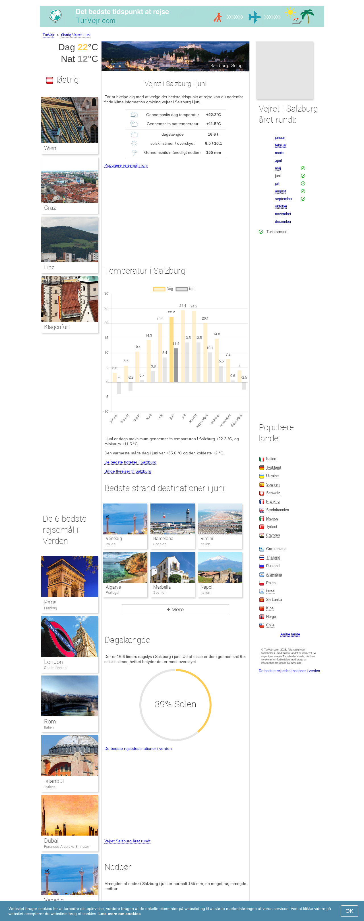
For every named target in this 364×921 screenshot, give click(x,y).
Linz (49, 267)
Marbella (162, 587)
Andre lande (290, 634)
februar (280, 145)
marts (279, 153)
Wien (50, 148)
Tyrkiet (49, 787)
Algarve (113, 587)
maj (278, 168)
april (278, 160)
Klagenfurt (57, 327)
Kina (270, 608)
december (283, 221)
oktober (281, 206)
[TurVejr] (182, 26)
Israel (270, 591)
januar (280, 137)
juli (277, 183)
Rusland (273, 566)
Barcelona (163, 538)
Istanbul (54, 781)
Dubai (51, 840)
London (53, 661)
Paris (50, 602)
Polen (271, 583)
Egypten (273, 535)
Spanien (273, 484)
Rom (50, 721)
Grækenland (276, 549)
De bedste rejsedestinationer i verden (138, 748)
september (283, 199)
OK (349, 911)
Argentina (274, 574)
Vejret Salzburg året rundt (127, 841)
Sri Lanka (274, 599)
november (283, 214)
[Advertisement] (175, 211)
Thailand (273, 557)
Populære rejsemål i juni (126, 165)
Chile (270, 625)
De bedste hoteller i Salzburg (130, 462)
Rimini (206, 538)
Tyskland (273, 467)
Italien (49, 727)
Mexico (272, 518)
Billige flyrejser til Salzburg (127, 471)
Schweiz (273, 493)
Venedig (114, 538)
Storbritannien (55, 668)
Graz (50, 207)
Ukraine (272, 476)
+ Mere (175, 609)
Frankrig (50, 608)
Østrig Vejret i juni (75, 35)
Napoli (207, 587)
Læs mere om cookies (119, 913)
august (280, 191)
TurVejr (48, 35)
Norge (271, 616)
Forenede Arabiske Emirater (66, 846)
